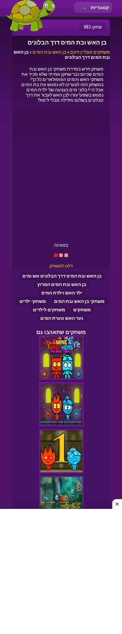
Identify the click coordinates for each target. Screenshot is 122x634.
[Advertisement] (61, 178)
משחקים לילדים (49, 309)
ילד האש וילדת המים (61, 292)
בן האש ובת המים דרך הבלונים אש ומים (62, 275)
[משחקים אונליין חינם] (31, 30)
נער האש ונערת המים (61, 318)
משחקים (82, 309)
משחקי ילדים (33, 301)
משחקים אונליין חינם (90, 52)
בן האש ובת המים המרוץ (61, 284)
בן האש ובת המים (49, 52)
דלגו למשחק (61, 265)
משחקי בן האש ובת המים (79, 301)
